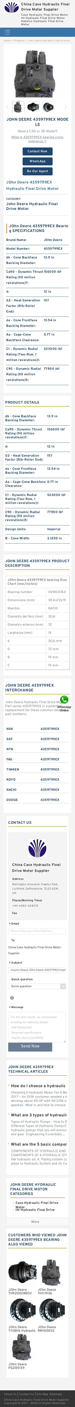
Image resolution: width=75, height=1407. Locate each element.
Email (14, 924)
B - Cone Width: (17, 538)
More (35, 1222)
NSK (9, 729)
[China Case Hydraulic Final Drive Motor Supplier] (11, 6)
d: (7, 292)
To (13, 940)
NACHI (11, 790)
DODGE (12, 800)
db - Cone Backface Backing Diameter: (21, 260)
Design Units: (15, 529)
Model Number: (18, 249)
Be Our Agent (37, 171)
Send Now (30, 1046)
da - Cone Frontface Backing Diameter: (21, 323)
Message (16, 1007)
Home (7, 40)
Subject (15, 963)
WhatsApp (37, 161)
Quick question (22, 979)
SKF (9, 739)
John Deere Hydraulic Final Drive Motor (51, 40)
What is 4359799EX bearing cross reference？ (37, 139)
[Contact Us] (64, 703)
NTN (9, 749)
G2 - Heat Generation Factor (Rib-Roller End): (23, 306)
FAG (9, 760)
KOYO (11, 780)
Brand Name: (16, 240)
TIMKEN (12, 770)
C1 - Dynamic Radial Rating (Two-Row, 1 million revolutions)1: (23, 354)
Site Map (42, 1394)
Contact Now (37, 151)
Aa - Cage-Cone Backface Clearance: (22, 337)
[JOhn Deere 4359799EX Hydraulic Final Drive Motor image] (37, 80)
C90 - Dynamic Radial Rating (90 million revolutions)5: (23, 374)
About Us (10, 1394)
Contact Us (26, 1394)
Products (19, 40)
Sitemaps (56, 1394)
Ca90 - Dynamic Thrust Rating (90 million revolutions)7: (24, 277)
